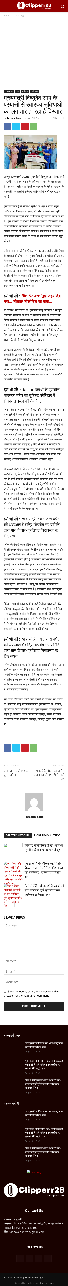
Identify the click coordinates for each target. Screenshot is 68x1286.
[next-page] (12, 904)
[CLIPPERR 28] (34, 5)
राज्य (17, 91)
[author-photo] (34, 811)
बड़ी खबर (35, 91)
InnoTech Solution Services (40, 1282)
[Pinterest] (25, 126)
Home (7, 15)
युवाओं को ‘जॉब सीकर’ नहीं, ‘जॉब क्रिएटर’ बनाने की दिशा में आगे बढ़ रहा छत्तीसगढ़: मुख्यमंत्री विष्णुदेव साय (44, 1064)
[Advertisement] (34, 54)
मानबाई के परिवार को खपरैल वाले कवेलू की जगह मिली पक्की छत (49, 775)
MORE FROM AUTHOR (47, 835)
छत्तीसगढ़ (25, 91)
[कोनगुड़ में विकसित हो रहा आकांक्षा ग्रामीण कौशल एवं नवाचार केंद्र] (13, 849)
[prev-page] (6, 904)
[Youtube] (48, 1258)
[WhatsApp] (33, 126)
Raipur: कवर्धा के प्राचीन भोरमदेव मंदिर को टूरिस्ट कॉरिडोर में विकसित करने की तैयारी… (32, 395)
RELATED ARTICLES (18, 835)
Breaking (19, 15)
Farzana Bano (14, 118)
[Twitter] (16, 126)
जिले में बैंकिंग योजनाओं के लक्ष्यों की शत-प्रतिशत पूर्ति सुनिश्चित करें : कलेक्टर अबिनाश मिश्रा (44, 890)
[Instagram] (29, 1258)
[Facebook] (7, 126)
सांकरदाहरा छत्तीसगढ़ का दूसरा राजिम (16, 773)
